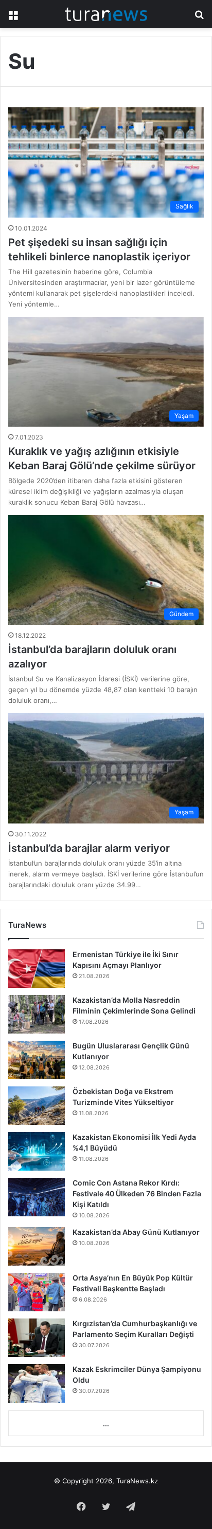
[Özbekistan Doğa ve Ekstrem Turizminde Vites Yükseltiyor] (36, 1105)
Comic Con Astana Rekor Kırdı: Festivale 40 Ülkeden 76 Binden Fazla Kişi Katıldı (137, 1193)
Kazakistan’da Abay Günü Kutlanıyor (136, 1232)
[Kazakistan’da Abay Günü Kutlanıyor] (36, 1246)
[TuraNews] (106, 14)
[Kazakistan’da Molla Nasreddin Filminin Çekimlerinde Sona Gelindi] (36, 1014)
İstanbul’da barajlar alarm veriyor (89, 848)
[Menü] (13, 17)
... (106, 1424)
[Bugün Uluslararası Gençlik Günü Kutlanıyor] (36, 1060)
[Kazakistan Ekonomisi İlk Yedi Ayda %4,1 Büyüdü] (36, 1151)
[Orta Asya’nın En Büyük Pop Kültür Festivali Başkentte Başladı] (36, 1292)
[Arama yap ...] (199, 17)
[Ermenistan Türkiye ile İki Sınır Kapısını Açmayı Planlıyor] (36, 968)
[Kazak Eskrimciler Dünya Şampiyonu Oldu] (36, 1383)
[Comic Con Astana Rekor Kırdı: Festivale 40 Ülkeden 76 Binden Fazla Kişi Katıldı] (36, 1197)
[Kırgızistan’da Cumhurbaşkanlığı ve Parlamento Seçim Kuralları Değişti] (36, 1337)
